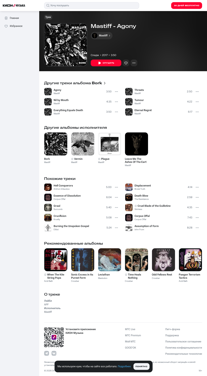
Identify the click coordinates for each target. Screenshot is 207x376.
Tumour (139, 100)
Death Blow (141, 196)
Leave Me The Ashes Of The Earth (136, 160)
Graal (57, 206)
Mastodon (102, 278)
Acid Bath (48, 281)
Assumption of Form (147, 226)
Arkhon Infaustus (62, 189)
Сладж (95, 55)
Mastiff (57, 93)
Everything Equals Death (68, 110)
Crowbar (75, 281)
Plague (105, 159)
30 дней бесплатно (186, 5)
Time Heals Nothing (134, 276)
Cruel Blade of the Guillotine (154, 206)
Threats (139, 90)
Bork (47, 159)
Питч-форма (172, 329)
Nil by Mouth (61, 100)
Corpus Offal (59, 199)
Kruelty (57, 219)
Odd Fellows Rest (162, 274)
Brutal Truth (140, 189)
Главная (14, 18)
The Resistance (142, 199)
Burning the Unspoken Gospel (71, 226)
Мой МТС (130, 341)
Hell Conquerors (63, 186)
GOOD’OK (130, 348)
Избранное (16, 26)
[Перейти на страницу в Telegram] (46, 353)
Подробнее (124, 366)
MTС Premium (133, 335)
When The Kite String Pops (55, 276)
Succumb (58, 209)
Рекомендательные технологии (183, 354)
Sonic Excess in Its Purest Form (82, 276)
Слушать (108, 63)
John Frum (139, 229)
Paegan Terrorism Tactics (189, 276)
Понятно (141, 366)
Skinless (138, 209)
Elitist (56, 229)
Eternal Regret (143, 110)
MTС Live (130, 329)
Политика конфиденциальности (183, 348)
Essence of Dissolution (67, 196)
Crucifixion (60, 216)
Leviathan (104, 274)
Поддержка (172, 335)
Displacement (143, 186)
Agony (57, 90)
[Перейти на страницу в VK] (53, 353)
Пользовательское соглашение (183, 341)
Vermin (78, 159)
